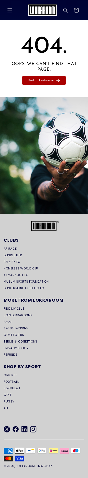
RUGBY (9, 401)
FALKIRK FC (12, 262)
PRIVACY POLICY (16, 348)
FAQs (7, 322)
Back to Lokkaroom (41, 80)
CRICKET (10, 375)
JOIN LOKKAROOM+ (18, 315)
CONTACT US (14, 335)
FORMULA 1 (12, 388)
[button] (9, 10)
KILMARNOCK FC (16, 275)
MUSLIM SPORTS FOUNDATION (26, 281)
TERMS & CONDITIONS (20, 341)
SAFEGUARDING (16, 328)
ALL (6, 408)
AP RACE (10, 249)
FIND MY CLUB (14, 308)
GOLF (7, 395)
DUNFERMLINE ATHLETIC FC (24, 288)
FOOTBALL (11, 382)
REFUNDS (10, 355)
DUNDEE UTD (13, 255)
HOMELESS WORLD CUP (21, 268)
